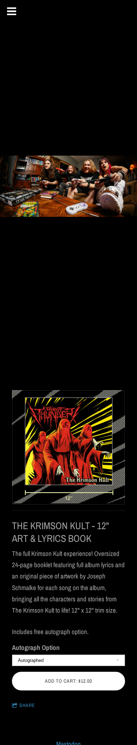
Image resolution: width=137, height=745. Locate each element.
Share (27, 705)
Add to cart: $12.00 (68, 681)
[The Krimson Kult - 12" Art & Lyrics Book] (68, 447)
